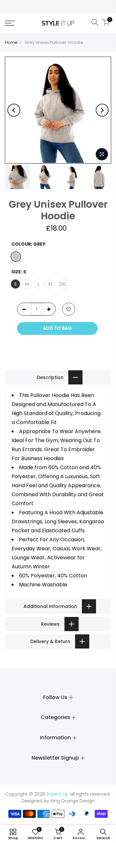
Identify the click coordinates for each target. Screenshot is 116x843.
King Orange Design (73, 801)
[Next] (102, 110)
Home (11, 42)
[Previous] (13, 110)
